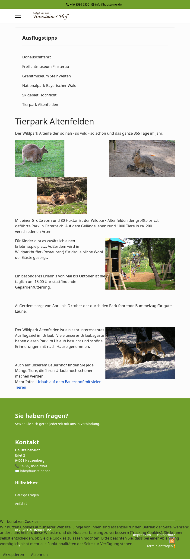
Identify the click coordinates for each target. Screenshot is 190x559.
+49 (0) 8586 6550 (33, 466)
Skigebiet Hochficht (39, 95)
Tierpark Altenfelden (40, 104)
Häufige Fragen (27, 495)
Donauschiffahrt (36, 57)
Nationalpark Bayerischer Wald (49, 85)
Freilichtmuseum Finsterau (45, 66)
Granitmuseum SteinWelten (46, 76)
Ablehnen (39, 554)
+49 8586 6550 (79, 4)
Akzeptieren (13, 554)
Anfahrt (21, 503)
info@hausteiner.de (108, 4)
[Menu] (18, 16)
